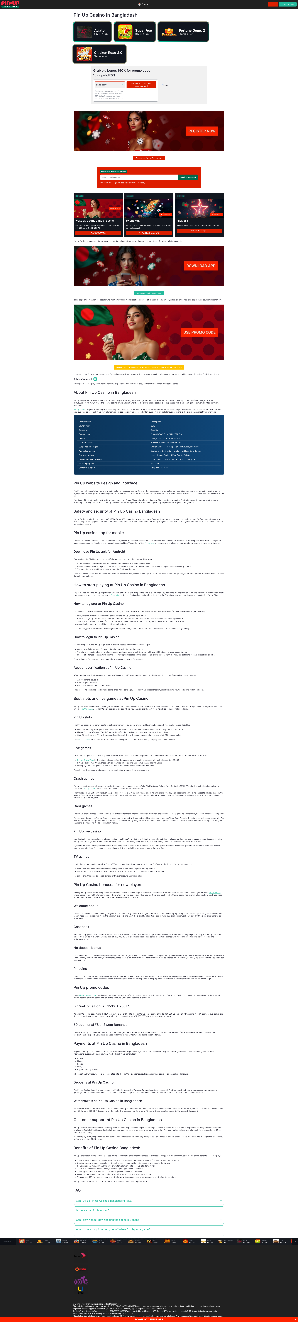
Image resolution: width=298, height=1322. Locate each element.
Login (273, 4)
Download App (288, 4)
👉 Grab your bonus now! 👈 (164, 676)
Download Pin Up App (149, 1319)
